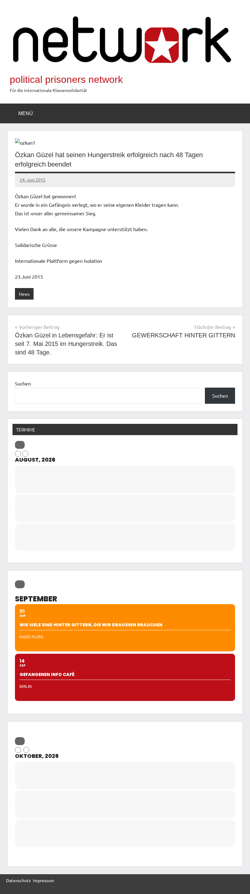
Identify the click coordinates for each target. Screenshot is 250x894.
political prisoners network (66, 79)
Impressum (43, 880)
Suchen (23, 383)
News (24, 294)
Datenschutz (18, 880)
